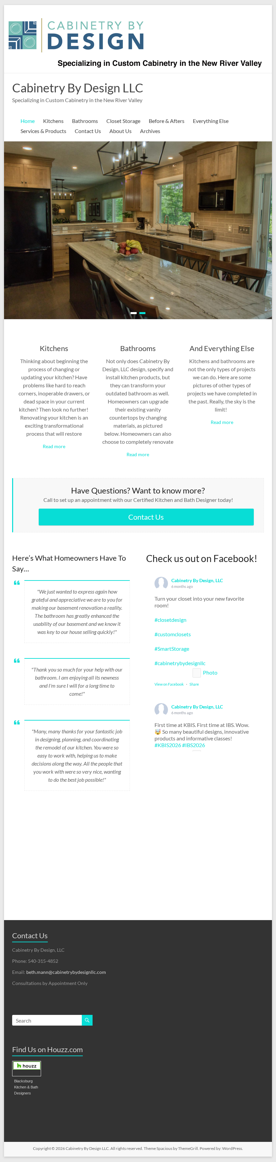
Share (194, 684)
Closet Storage (123, 121)
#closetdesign (170, 619)
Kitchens (53, 121)
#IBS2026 (193, 745)
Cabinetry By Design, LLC (197, 580)
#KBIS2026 (167, 745)
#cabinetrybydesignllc (179, 663)
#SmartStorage (171, 648)
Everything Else (211, 121)
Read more (54, 446)
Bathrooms (85, 121)
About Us (120, 131)
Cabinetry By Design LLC (77, 87)
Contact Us (88, 131)
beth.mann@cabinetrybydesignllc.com (66, 972)
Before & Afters (166, 121)
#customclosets (172, 634)
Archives (150, 131)
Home (28, 121)
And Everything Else (221, 348)
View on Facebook (169, 684)
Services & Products (43, 131)
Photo (210, 672)
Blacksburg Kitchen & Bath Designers (26, 1087)
